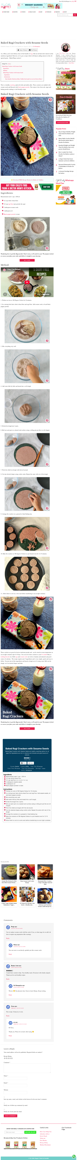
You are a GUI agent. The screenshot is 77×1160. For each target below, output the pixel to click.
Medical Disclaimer (45, 1145)
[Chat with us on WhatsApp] (74, 1156)
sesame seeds (24, 657)
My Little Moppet (8, 6)
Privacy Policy (44, 1143)
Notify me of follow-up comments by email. (16, 1105)
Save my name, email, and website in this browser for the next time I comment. (25, 1099)
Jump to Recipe (23, 50)
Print (24, 763)
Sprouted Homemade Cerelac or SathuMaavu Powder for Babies (67, 166)
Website (6, 1090)
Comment (7, 1062)
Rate (31, 763)
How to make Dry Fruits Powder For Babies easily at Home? (66, 154)
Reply (7, 938)
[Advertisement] (38, 27)
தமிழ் (72, 1)
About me (42, 1138)
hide (9, 63)
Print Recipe (34, 50)
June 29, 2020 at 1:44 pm (19, 987)
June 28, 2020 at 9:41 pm (16, 967)
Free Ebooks (43, 1140)
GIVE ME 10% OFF (30, 1132)
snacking (12, 85)
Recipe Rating (8, 1056)
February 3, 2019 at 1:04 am (17, 1008)
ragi (32, 54)
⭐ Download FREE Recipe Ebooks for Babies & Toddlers (27, 180)
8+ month (44, 654)
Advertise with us (44, 1134)
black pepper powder (23, 87)
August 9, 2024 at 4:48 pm (16, 928)
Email (6, 1083)
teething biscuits (5, 657)
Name (6, 1076)
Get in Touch (43, 1136)
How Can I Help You (45, 1131)
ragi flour (10, 204)
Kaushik (46, 1158)
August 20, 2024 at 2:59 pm (19, 946)
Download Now (62, 122)
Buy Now (27, 260)
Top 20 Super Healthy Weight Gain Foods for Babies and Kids (67, 133)
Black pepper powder (9, 214)
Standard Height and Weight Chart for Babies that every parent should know (67, 147)
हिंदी (75, 1)
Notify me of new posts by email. (13, 1111)
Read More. (71, 63)
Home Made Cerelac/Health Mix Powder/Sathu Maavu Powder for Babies (66, 140)
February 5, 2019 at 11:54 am (20, 1024)
